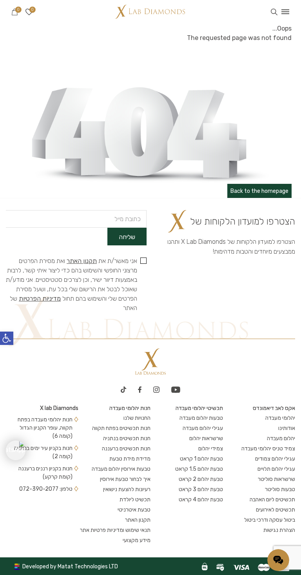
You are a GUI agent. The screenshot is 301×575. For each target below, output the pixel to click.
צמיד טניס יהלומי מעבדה (268, 448)
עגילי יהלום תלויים (276, 469)
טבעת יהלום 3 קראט (201, 489)
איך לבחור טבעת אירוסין (125, 479)
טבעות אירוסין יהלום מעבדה (121, 469)
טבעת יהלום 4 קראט (201, 499)
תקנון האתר (82, 261)
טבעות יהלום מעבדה (201, 418)
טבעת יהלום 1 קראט (201, 458)
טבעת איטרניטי (134, 509)
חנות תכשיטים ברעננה (126, 448)
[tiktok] (123, 389)
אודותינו (286, 428)
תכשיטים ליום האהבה (272, 499)
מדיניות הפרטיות (40, 298)
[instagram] (156, 389)
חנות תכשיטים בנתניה (126, 438)
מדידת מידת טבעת (129, 458)
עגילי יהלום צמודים (275, 458)
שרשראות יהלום (206, 438)
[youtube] (175, 389)
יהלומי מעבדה (280, 418)
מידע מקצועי (136, 540)
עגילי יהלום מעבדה (203, 428)
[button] (6, 338)
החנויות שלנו (136, 418)
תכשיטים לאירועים (275, 509)
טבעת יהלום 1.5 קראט (199, 469)
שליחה (127, 237)
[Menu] (285, 11)
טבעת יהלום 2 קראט (201, 479)
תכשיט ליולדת (135, 499)
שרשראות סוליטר (276, 479)
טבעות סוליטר (280, 489)
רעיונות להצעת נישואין (126, 489)
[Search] (274, 12)
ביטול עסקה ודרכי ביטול (269, 520)
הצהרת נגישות (279, 530)
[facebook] (139, 389)
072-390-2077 (38, 489)
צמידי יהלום (210, 448)
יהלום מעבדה (281, 438)
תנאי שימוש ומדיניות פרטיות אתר (115, 530)
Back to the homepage (259, 191)
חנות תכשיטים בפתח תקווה (121, 428)
